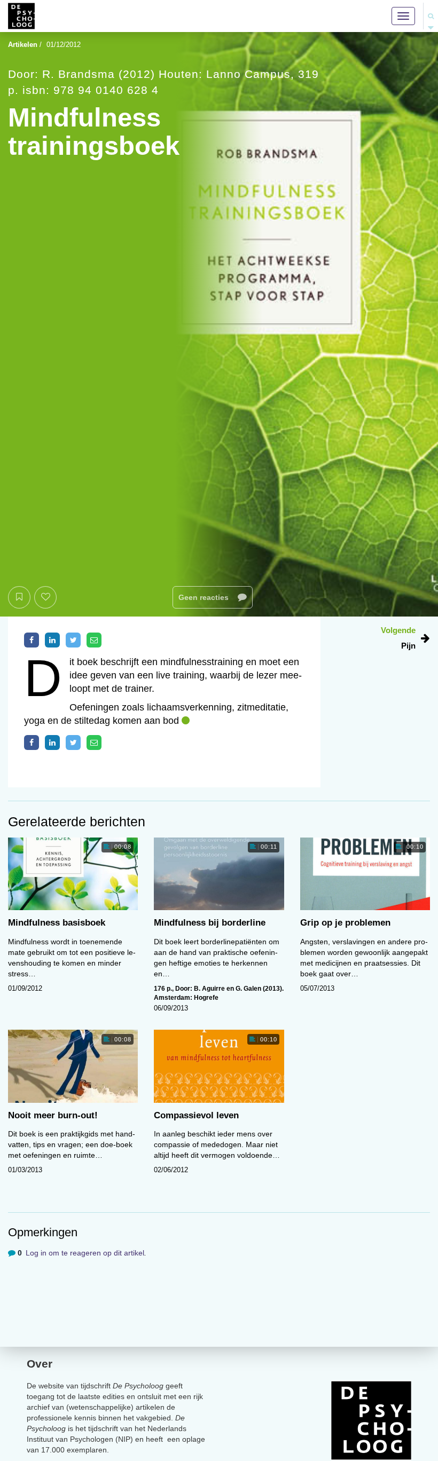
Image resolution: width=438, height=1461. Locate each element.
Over (39, 1363)
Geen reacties (204, 597)
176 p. (163, 988)
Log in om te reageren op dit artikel (85, 1253)
